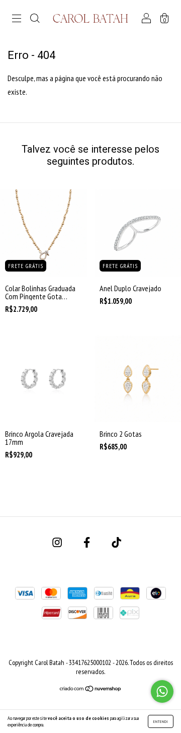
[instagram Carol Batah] (58, 543)
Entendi (160, 721)
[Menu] (17, 19)
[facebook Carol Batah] (87, 543)
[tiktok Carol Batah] (116, 543)
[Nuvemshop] (90, 689)
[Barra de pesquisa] (35, 19)
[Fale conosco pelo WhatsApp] (162, 691)
